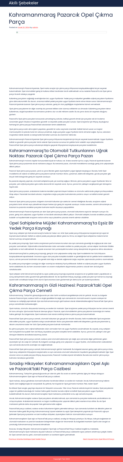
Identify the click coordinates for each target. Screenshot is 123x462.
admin (35, 27)
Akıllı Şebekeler (23, 3)
